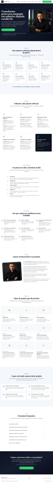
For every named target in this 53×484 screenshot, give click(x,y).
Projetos (29, 1)
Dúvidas (39, 1)
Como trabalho (23, 1)
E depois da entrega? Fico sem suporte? (16, 433)
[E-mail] (48, 478)
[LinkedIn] (44, 478)
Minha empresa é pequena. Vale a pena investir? (18, 436)
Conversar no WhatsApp (9, 29)
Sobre (36, 1)
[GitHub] (46, 478)
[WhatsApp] (51, 478)
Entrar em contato (47, 1)
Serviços (18, 1)
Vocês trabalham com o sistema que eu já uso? (17, 439)
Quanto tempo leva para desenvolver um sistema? (18, 427)
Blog (32, 1)
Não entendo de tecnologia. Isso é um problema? (18, 430)
